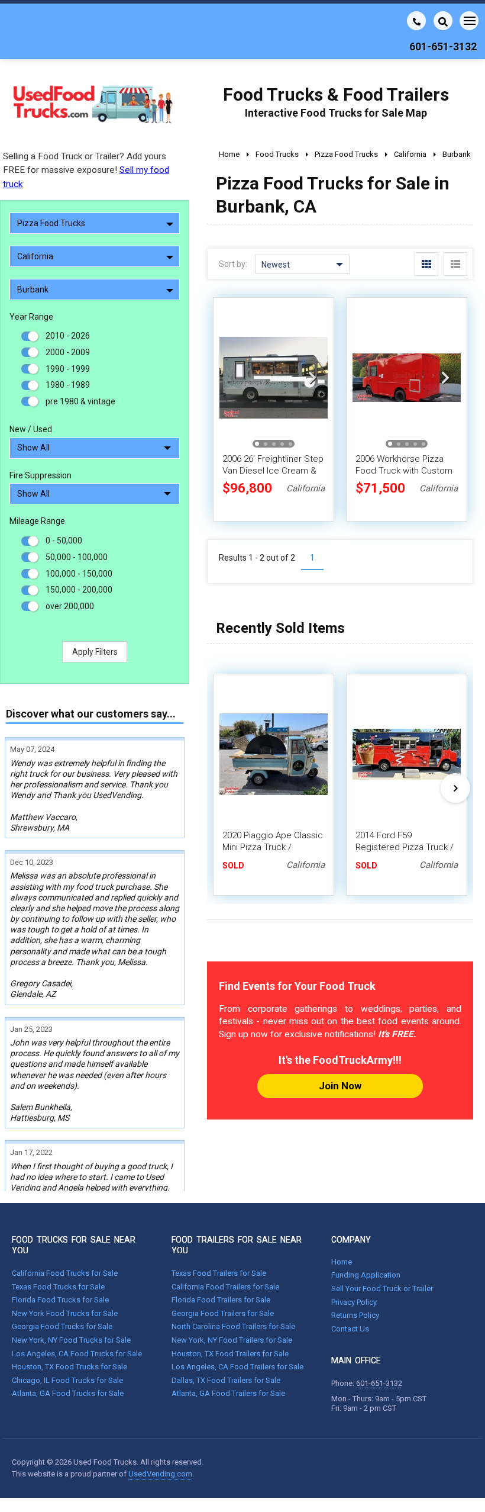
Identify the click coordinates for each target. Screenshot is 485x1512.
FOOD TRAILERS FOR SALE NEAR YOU (237, 1245)
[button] (312, 377)
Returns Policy (355, 1315)
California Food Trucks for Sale (65, 1273)
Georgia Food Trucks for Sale (62, 1326)
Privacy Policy (354, 1302)
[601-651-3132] (416, 20)
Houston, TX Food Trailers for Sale (230, 1353)
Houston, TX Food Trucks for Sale (69, 1366)
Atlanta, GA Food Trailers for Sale (228, 1393)
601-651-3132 (379, 1383)
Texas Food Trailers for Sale (219, 1273)
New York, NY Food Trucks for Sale (71, 1340)
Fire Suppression (40, 475)
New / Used (30, 429)
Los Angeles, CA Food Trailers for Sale (237, 1366)
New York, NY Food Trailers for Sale (232, 1340)
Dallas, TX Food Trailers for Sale (226, 1380)
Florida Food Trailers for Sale (221, 1299)
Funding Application (365, 1274)
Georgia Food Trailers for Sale (223, 1313)
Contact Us (350, 1328)
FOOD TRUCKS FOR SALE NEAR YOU (73, 1245)
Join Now (340, 1086)
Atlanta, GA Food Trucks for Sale (68, 1393)
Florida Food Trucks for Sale (60, 1299)
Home (341, 1261)
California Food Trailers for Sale (225, 1286)
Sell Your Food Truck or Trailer (382, 1288)
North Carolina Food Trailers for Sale (233, 1326)
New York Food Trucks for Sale (65, 1313)
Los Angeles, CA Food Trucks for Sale (77, 1353)
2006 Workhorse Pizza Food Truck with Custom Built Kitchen (403, 470)
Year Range (31, 316)
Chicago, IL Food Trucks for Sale (67, 1380)
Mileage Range (37, 521)
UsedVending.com (160, 1473)
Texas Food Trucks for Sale (58, 1286)
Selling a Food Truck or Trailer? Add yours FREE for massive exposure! (86, 170)
